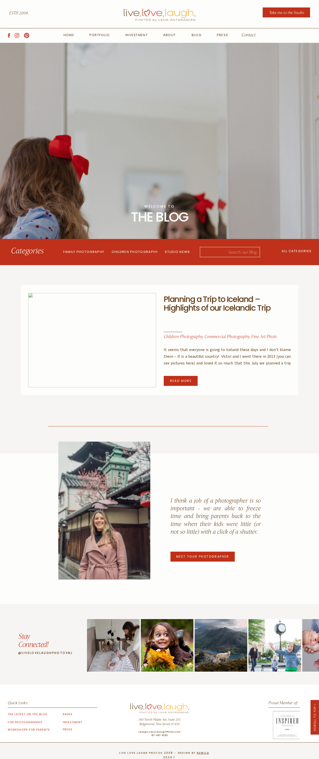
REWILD (203, 753)
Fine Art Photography (270, 337)
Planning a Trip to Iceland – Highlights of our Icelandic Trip (217, 303)
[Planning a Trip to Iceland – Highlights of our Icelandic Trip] (92, 340)
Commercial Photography (226, 337)
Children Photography (183, 337)
